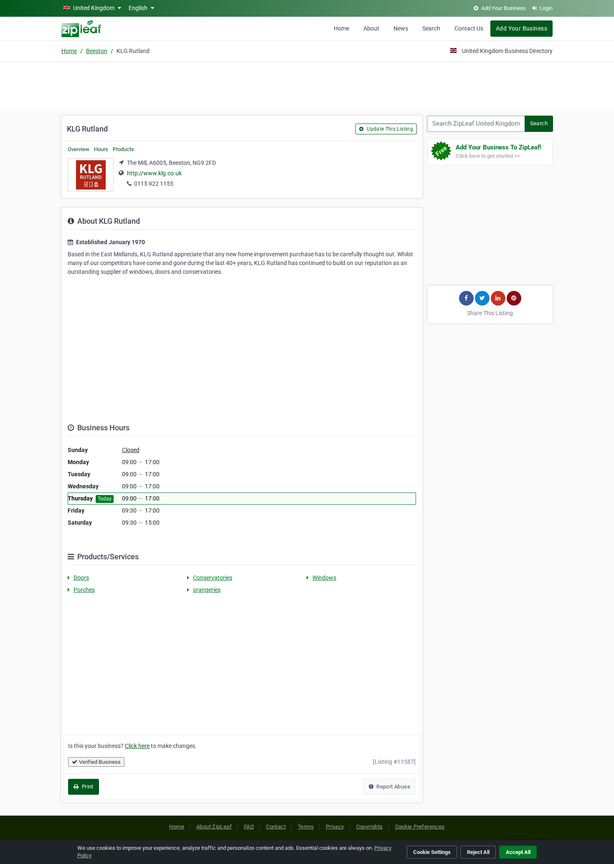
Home (341, 28)
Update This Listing (389, 129)
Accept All (518, 852)
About (371, 28)
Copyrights (369, 827)
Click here (137, 746)
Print (86, 786)
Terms (306, 827)
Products (123, 149)
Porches (84, 589)
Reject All (478, 852)
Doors (81, 577)
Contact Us (468, 28)
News (400, 28)
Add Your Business (521, 28)
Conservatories (212, 577)
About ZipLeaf (214, 827)
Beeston (96, 51)
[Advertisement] (307, 84)
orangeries (207, 589)
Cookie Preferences (420, 827)
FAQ (249, 827)
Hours (101, 149)
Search (431, 28)
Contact (276, 827)
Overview (78, 149)
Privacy (335, 827)
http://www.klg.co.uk (154, 173)
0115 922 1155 (153, 183)
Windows (324, 577)
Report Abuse (392, 786)
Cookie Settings (432, 852)
